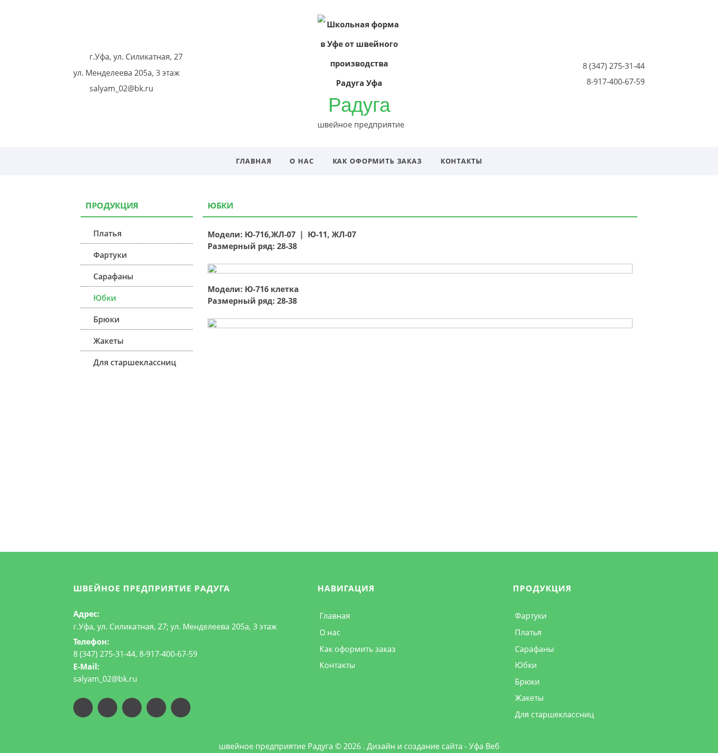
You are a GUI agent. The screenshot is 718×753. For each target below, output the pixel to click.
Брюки (106, 319)
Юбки (104, 298)
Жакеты (108, 340)
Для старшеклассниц (134, 362)
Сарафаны (113, 276)
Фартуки (110, 255)
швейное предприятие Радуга (152, 588)
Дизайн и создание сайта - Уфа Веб (433, 746)
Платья (107, 233)
